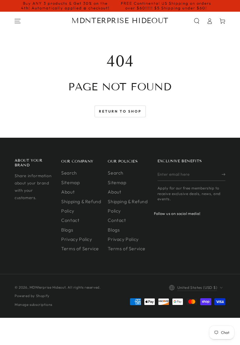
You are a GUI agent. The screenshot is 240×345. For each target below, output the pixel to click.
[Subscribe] (223, 174)
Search (69, 173)
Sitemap (70, 182)
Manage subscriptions (33, 304)
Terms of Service (80, 248)
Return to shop (120, 111)
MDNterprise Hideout (48, 287)
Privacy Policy (76, 239)
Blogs (67, 230)
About (68, 192)
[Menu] (17, 21)
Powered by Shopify (32, 296)
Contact (70, 220)
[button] (196, 21)
